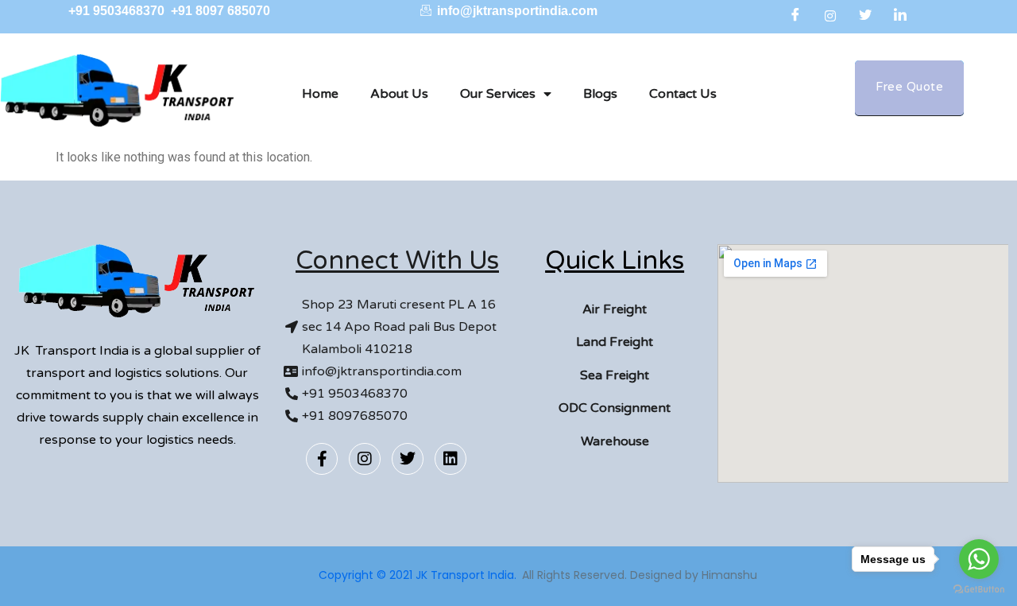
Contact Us (683, 94)
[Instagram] (830, 16)
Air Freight (614, 309)
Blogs (600, 94)
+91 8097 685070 (220, 10)
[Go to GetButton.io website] (978, 590)
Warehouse (615, 441)
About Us (399, 94)
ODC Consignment (615, 408)
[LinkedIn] (900, 16)
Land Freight (614, 342)
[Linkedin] (450, 459)
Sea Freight (614, 375)
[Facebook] (795, 16)
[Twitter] (865, 16)
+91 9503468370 (118, 10)
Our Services (498, 94)
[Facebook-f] (322, 459)
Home (320, 94)
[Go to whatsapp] (979, 559)
